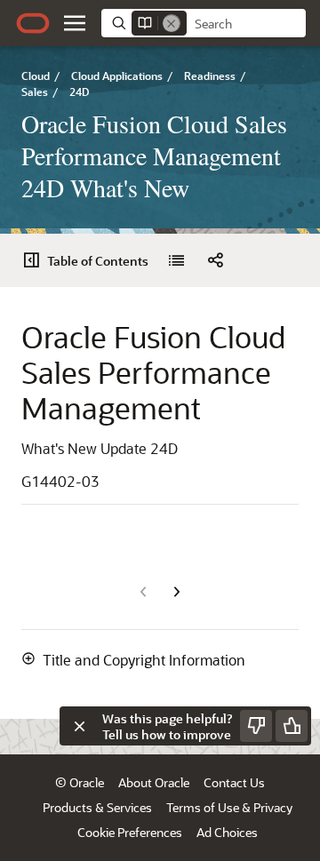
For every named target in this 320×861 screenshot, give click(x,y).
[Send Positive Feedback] (292, 726)
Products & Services (97, 807)
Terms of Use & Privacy (229, 807)
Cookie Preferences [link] (129, 832)
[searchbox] (246, 24)
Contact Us (234, 782)
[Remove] (171, 23)
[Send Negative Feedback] (256, 726)
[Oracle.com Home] (33, 23)
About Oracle (153, 782)
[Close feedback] (79, 726)
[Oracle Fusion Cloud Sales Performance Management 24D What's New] (176, 260)
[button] (74, 23)
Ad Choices (227, 832)
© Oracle (79, 782)
